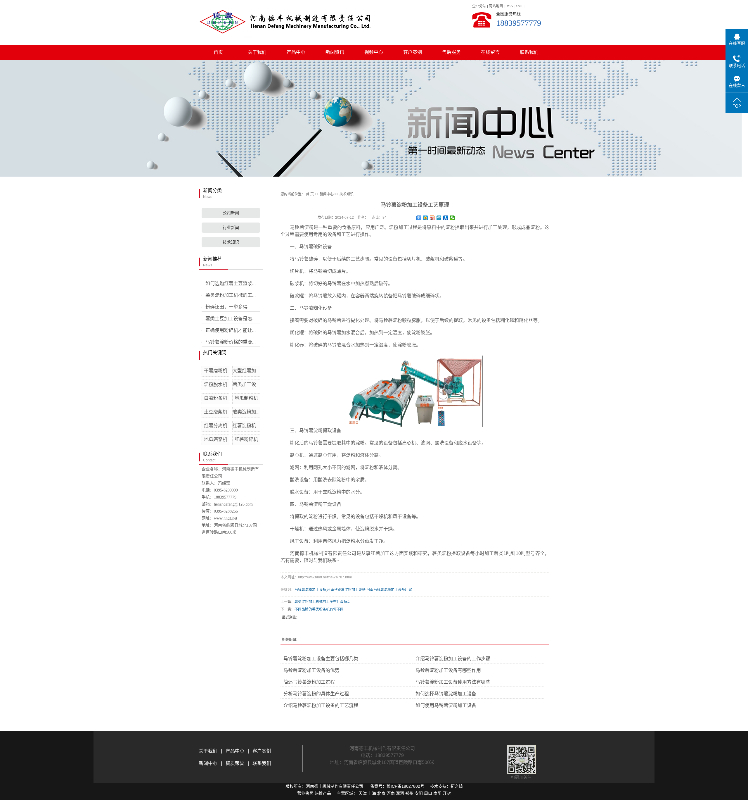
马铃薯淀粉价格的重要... (230, 341)
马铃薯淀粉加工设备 (310, 590)
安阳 (419, 793)
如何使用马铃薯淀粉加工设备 (445, 705)
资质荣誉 (234, 763)
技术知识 (231, 242)
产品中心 (296, 52)
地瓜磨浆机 (215, 439)
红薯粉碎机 (246, 439)
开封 (447, 793)
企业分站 (479, 6)
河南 (391, 793)
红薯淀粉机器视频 (251, 425)
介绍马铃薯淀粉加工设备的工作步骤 (452, 658)
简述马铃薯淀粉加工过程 (309, 682)
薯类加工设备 (247, 384)
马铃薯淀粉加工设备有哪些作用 (448, 670)
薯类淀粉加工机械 (251, 411)
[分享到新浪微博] (432, 217)
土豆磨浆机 (215, 411)
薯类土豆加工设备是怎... (230, 318)
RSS (509, 6)
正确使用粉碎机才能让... (230, 330)
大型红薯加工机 (249, 370)
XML (519, 6)
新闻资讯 (334, 52)
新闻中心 (327, 194)
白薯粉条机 (215, 398)
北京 (381, 793)
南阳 (437, 793)
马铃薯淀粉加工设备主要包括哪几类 (320, 658)
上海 (372, 793)
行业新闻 (231, 227)
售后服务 (451, 52)
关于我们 (257, 52)
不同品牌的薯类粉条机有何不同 (319, 609)
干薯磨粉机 (215, 370)
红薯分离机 (215, 425)
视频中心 (373, 52)
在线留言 (490, 52)
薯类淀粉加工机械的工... (230, 295)
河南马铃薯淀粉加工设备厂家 (389, 590)
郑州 (409, 793)
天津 (363, 793)
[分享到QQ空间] (425, 217)
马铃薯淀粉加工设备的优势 (311, 670)
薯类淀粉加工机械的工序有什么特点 (323, 602)
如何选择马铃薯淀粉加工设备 (445, 693)
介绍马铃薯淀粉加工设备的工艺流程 (320, 705)
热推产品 (323, 793)
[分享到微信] (452, 217)
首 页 (310, 194)
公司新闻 (231, 213)
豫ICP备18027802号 (405, 786)
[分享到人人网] (445, 217)
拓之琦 (457, 786)
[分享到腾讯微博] (439, 217)
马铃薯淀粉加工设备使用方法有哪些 (452, 682)
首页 (218, 52)
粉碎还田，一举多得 (226, 306)
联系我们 (529, 52)
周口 (428, 793)
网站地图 (496, 6)
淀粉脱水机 (215, 384)
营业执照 (305, 793)
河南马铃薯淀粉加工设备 (346, 590)
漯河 (400, 793)
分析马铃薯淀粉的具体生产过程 (316, 693)
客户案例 (412, 52)
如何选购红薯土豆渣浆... (230, 283)
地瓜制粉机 (246, 398)
